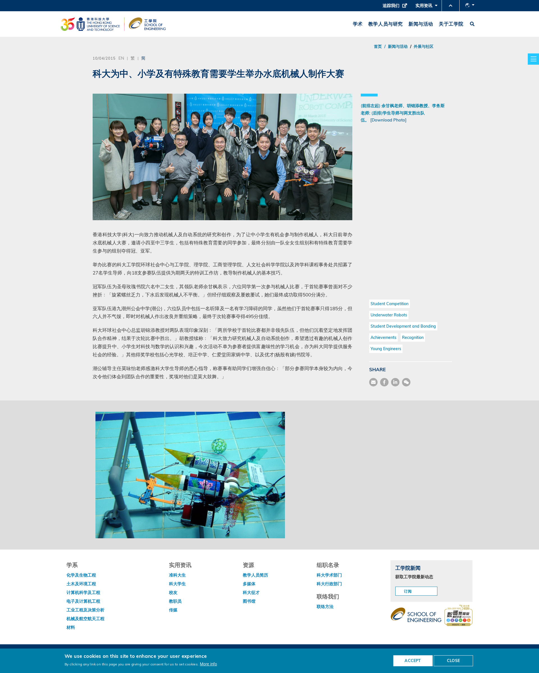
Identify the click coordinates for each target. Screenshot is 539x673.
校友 (173, 592)
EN (121, 58)
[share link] (395, 382)
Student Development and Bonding (403, 326)
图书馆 (249, 601)
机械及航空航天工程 (85, 618)
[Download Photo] (388, 120)
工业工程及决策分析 (85, 610)
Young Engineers (386, 348)
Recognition (413, 337)
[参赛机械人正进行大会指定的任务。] (190, 474)
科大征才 (251, 592)
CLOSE (453, 660)
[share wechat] (406, 382)
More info (208, 664)
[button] (451, 5)
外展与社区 (423, 46)
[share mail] (373, 382)
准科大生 (177, 575)
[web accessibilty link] (458, 616)
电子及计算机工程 (83, 601)
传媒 (173, 610)
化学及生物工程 (81, 575)
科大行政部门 (329, 583)
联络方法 (325, 606)
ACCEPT (413, 660)
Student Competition (389, 303)
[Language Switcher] (470, 5)
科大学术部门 (329, 575)
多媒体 (249, 583)
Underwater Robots (389, 315)
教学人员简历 (255, 575)
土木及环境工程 (81, 583)
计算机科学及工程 (83, 592)
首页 (378, 46)
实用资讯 (425, 7)
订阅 (408, 591)
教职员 (175, 601)
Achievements (383, 337)
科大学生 (177, 583)
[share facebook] (384, 382)
